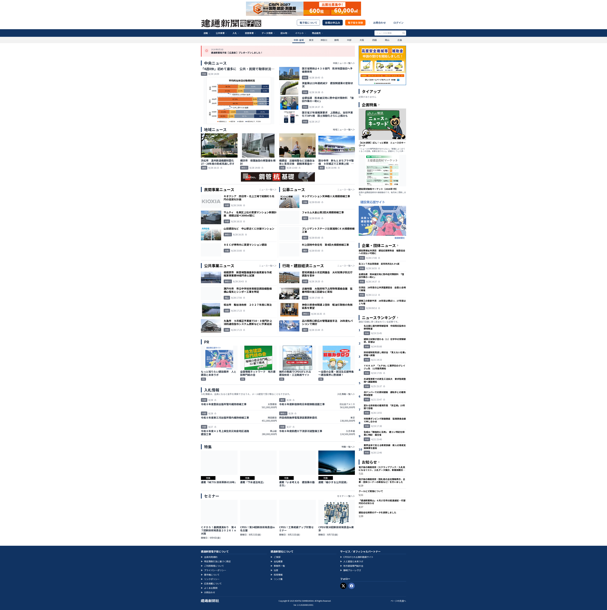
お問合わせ (379, 22)
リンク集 (277, 579)
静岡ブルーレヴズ (350, 570)
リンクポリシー (210, 579)
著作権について (210, 574)
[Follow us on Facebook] (351, 586)
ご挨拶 (275, 557)
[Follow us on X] (343, 586)
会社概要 (277, 561)
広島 (400, 40)
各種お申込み (332, 22)
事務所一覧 (278, 565)
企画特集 (369, 104)
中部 (349, 40)
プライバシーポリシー (213, 570)
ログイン (398, 22)
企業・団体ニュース (379, 245)
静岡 (336, 40)
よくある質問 (209, 587)
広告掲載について (211, 583)
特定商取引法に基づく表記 (216, 561)
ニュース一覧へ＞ (268, 189)
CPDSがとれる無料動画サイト (356, 557)
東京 (311, 40)
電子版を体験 (355, 22)
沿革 (274, 570)
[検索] (403, 33)
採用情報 (277, 574)
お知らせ (369, 462)
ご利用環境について (212, 565)
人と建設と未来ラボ (351, 561)
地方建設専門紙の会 (351, 565)
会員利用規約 (209, 557)
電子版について (308, 22)
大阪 (362, 40)
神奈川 (324, 40)
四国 (374, 40)
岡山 (387, 40)
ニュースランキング (379, 317)
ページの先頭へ (398, 600)
